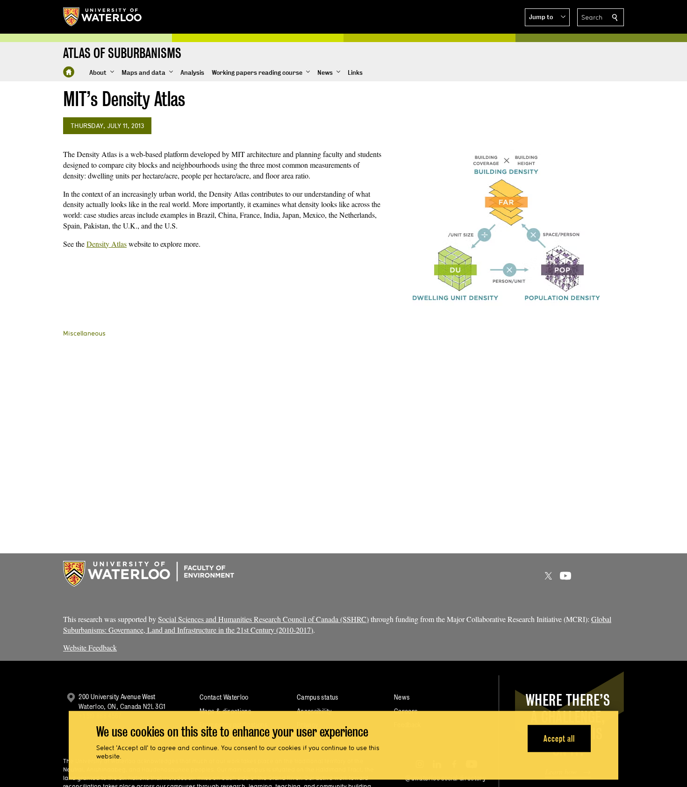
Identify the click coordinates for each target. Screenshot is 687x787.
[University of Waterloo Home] (103, 16)
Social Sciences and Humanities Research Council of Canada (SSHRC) (263, 619)
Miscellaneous (84, 333)
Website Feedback (90, 647)
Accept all (559, 739)
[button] (547, 17)
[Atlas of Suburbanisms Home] (68, 72)
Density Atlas (106, 244)
